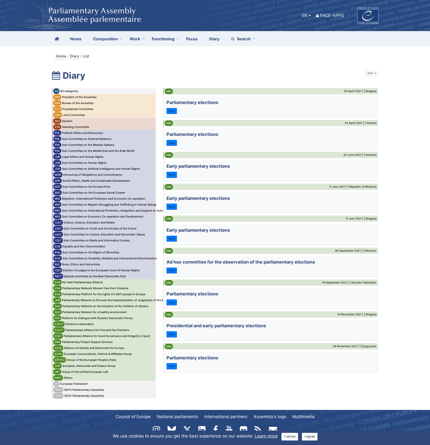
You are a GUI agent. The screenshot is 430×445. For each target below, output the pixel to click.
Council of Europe (133, 416)
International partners (225, 416)
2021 (370, 73)
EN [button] (305, 15)
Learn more (266, 436)
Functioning (163, 38)
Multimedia (303, 416)
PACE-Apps (332, 15)
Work (135, 38)
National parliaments (177, 416)
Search (244, 38)
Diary (74, 56)
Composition (105, 38)
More (172, 110)
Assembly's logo (270, 416)
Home (61, 56)
